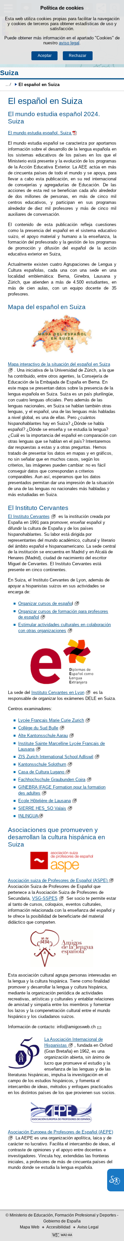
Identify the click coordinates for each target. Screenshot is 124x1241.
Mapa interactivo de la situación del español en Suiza (59, 364)
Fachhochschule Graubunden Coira (51, 779)
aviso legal (69, 42)
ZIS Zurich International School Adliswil (55, 756)
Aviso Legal (88, 1227)
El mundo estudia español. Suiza (40, 132)
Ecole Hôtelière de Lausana (44, 800)
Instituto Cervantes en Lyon (57, 692)
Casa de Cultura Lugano (41, 771)
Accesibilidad (58, 1227)
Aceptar (45, 55)
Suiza (9, 72)
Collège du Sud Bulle (38, 727)
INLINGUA (28, 815)
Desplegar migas (8, 84)
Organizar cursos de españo (45, 603)
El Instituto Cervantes (29, 516)
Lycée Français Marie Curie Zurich (51, 720)
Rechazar (77, 55)
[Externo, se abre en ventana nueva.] (62, 335)
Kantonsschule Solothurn (42, 764)
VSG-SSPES (45, 898)
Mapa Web (29, 1227)
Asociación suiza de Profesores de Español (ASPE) (58, 880)
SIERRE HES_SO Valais (42, 808)
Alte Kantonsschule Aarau (43, 735)
